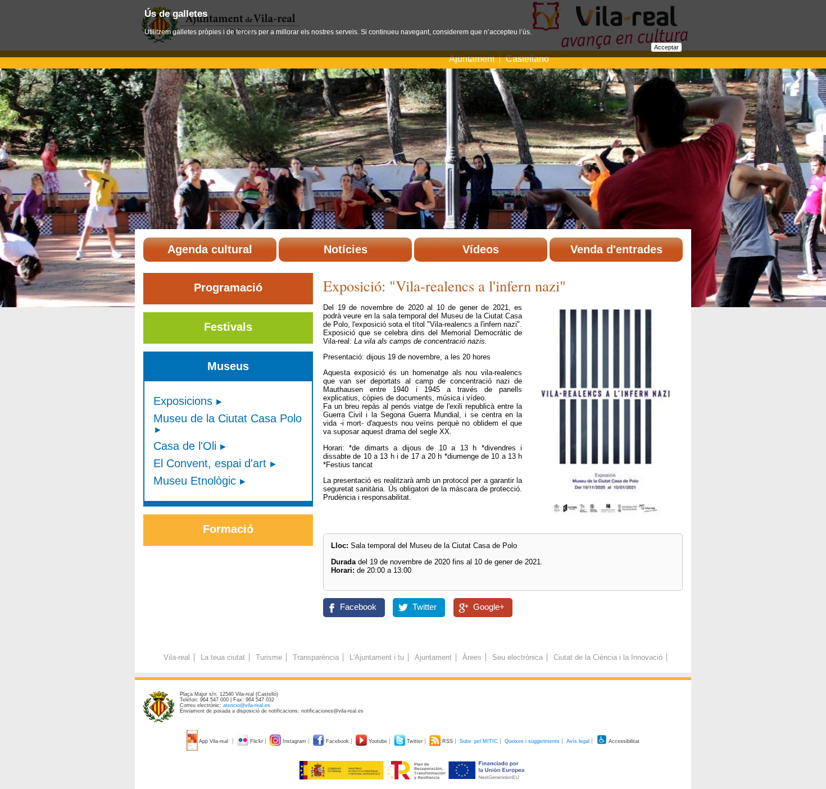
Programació (228, 287)
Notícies (345, 249)
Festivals (228, 327)
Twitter (424, 607)
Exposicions (182, 401)
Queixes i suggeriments (532, 741)
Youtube (378, 741)
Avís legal (577, 741)
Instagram (294, 741)
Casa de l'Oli (184, 446)
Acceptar (666, 47)
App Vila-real (214, 741)
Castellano (527, 58)
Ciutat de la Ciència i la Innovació (607, 657)
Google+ (489, 607)
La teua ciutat (223, 657)
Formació (228, 529)
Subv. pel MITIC (479, 741)
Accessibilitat (623, 741)
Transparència (316, 657)
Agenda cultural (209, 249)
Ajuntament (471, 58)
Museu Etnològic (194, 481)
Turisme (269, 657)
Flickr (256, 741)
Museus (228, 366)
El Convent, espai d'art (209, 463)
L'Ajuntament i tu (377, 657)
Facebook (358, 607)
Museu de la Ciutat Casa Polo (227, 418)
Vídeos (480, 249)
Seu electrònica (517, 657)
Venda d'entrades (616, 249)
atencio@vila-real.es (246, 705)
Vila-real (177, 657)
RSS (448, 741)
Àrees (472, 657)
